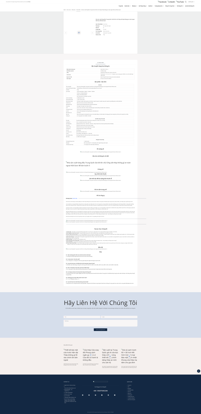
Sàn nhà (129, 391)
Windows (129, 388)
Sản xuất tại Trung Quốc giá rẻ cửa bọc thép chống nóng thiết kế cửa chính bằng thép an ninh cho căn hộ (110, 367)
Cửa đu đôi (78, 9)
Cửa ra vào (69, 9)
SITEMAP (112, 412)
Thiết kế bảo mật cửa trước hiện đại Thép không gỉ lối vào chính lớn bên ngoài (71, 364)
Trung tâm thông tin (131, 398)
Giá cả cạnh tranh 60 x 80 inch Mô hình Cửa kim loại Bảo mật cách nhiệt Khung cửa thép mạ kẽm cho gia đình (129, 367)
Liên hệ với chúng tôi (131, 399)
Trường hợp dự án (131, 396)
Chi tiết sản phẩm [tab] (100, 62)
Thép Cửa (73, 9)
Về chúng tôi (130, 394)
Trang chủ (129, 385)
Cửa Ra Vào (74, 198)
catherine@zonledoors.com (71, 388)
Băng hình (129, 393)
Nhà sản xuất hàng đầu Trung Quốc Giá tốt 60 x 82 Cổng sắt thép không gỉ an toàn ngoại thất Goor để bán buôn (101, 9)
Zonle (65, 9)
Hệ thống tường (130, 389)
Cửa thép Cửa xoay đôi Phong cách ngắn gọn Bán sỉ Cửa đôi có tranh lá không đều (90, 364)
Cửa (128, 386)
